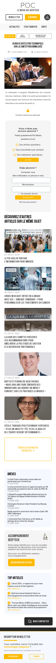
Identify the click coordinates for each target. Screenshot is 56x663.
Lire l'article (14, 589)
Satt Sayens (22, 36)
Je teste (28, 160)
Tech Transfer (30, 26)
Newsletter (14, 17)
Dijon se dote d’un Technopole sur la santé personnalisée (28, 45)
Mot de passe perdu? (28, 202)
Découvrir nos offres (21, 562)
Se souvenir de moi (29, 194)
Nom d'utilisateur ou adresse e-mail (28, 176)
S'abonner (32, 17)
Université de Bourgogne (40, 36)
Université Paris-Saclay (31, 232)
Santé (44, 26)
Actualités (14, 26)
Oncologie (11, 270)
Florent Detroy (41, 52)
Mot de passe (28, 185)
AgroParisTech (13, 232)
